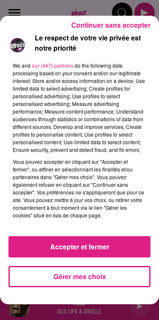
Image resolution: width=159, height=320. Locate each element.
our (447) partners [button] (52, 65)
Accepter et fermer (79, 246)
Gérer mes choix (79, 276)
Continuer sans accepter (111, 25)
